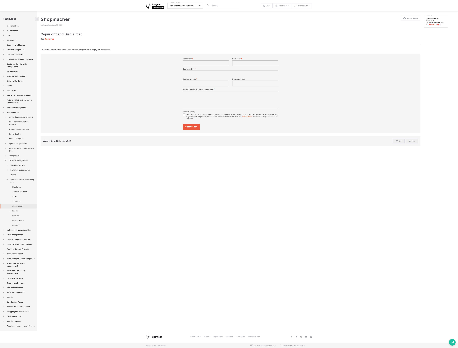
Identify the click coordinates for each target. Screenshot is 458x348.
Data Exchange (13, 71)
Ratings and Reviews (15, 283)
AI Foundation (13, 26)
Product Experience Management (21, 258)
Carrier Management (15, 50)
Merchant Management (17, 107)
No (400, 141)
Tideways (16, 201)
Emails (9, 86)
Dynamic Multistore (15, 81)
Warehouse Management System (21, 326)
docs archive (434, 25)
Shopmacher (17, 206)
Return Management (15, 292)
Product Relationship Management (16, 272)
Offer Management (15, 235)
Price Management (15, 254)
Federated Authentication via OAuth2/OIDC (19, 101)
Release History (303, 6)
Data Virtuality (18, 220)
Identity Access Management (19, 95)
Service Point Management (18, 307)
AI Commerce (12, 30)
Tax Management (14, 316)
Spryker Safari (218, 337)
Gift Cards (11, 90)
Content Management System (20, 59)
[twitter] (296, 337)
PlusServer (16, 187)
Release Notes (195, 337)
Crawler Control (15, 134)
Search (10, 297)
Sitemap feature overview (19, 129)
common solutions (19, 192)
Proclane (15, 215)
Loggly (15, 211)
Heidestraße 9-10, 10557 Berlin (294, 345)
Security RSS (284, 6)
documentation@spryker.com (265, 345)
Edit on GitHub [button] (412, 18)
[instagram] (301, 337)
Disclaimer (49, 39)
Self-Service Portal (15, 302)
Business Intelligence (16, 45)
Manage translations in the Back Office (21, 149)
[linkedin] (311, 337)
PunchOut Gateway (15, 278)
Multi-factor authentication (19, 230)
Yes (414, 141)
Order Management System (18, 239)
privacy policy (247, 116)
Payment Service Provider (18, 249)
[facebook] (292, 337)
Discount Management (16, 76)
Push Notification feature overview (19, 123)
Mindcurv (16, 225)
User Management (14, 321)
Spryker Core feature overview (21, 117)
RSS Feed (229, 337)
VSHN (14, 196)
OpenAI (13, 175)
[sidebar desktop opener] (37, 19)
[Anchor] (83, 34)
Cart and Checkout (15, 54)
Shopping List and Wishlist (18, 311)
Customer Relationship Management (17, 65)
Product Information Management (16, 264)
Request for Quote (15, 288)
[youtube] (306, 337)
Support (207, 337)
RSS (268, 6)
